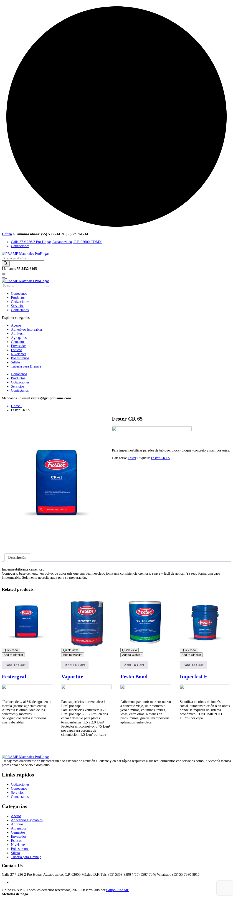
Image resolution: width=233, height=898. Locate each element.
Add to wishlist (13, 655)
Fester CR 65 (160, 458)
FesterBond (133, 677)
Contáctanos (20, 310)
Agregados (19, 338)
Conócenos (19, 293)
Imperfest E (194, 677)
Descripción (17, 557)
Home (16, 406)
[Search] (6, 264)
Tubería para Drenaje (26, 366)
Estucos (16, 350)
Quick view (11, 650)
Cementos (18, 342)
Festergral (14, 677)
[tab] (17, 557)
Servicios (17, 306)
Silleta (15, 362)
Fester (132, 458)
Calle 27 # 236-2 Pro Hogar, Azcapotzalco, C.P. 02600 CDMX (56, 242)
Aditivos (17, 333)
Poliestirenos (20, 358)
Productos (18, 297)
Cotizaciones (20, 246)
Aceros (16, 325)
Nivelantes (18, 354)
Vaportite (72, 677)
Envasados (18, 346)
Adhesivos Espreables (27, 329)
